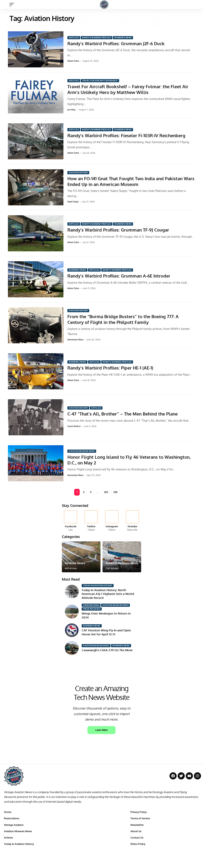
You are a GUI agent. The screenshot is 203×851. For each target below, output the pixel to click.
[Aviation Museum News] (121, 556)
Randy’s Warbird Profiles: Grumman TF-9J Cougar (118, 230)
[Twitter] (91, 521)
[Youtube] (132, 521)
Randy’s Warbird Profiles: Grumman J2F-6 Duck (116, 43)
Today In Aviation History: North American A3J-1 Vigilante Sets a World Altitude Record (108, 594)
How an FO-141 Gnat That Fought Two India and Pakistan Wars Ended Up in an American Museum (130, 181)
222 (106, 492)
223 (115, 492)
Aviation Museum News (82, 451)
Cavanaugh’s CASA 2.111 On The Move (107, 650)
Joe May (71, 109)
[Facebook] (70, 521)
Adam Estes (73, 60)
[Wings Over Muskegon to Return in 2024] (72, 611)
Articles (74, 37)
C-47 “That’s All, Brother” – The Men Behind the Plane (122, 413)
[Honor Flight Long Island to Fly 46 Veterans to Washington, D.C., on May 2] (35, 463)
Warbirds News (123, 37)
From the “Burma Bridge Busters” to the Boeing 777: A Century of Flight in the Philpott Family (123, 319)
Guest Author (74, 426)
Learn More (101, 729)
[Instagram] (112, 521)
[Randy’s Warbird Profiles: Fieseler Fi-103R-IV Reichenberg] (35, 141)
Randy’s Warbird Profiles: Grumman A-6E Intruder (118, 276)
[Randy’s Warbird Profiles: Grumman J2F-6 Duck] (35, 49)
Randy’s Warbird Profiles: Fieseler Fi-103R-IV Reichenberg (126, 135)
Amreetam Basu (75, 339)
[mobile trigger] (13, 4)
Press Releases (91, 609)
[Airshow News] (81, 556)
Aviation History (78, 172)
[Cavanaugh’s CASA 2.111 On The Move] (72, 648)
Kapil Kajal (73, 201)
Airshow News (75, 563)
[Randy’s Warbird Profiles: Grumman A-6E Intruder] (35, 279)
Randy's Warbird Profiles (96, 37)
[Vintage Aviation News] (104, 4)
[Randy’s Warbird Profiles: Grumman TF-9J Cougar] (35, 233)
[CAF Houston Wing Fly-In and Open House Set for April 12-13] (72, 630)
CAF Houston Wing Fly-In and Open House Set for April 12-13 (106, 632)
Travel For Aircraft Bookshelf (100, 80)
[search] (196, 5)
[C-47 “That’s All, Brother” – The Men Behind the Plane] (35, 417)
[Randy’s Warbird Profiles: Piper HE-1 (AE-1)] (35, 371)
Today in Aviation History (97, 585)
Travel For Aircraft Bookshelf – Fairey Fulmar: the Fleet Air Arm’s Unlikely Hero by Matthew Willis (127, 89)
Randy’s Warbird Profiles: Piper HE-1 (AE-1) (110, 367)
